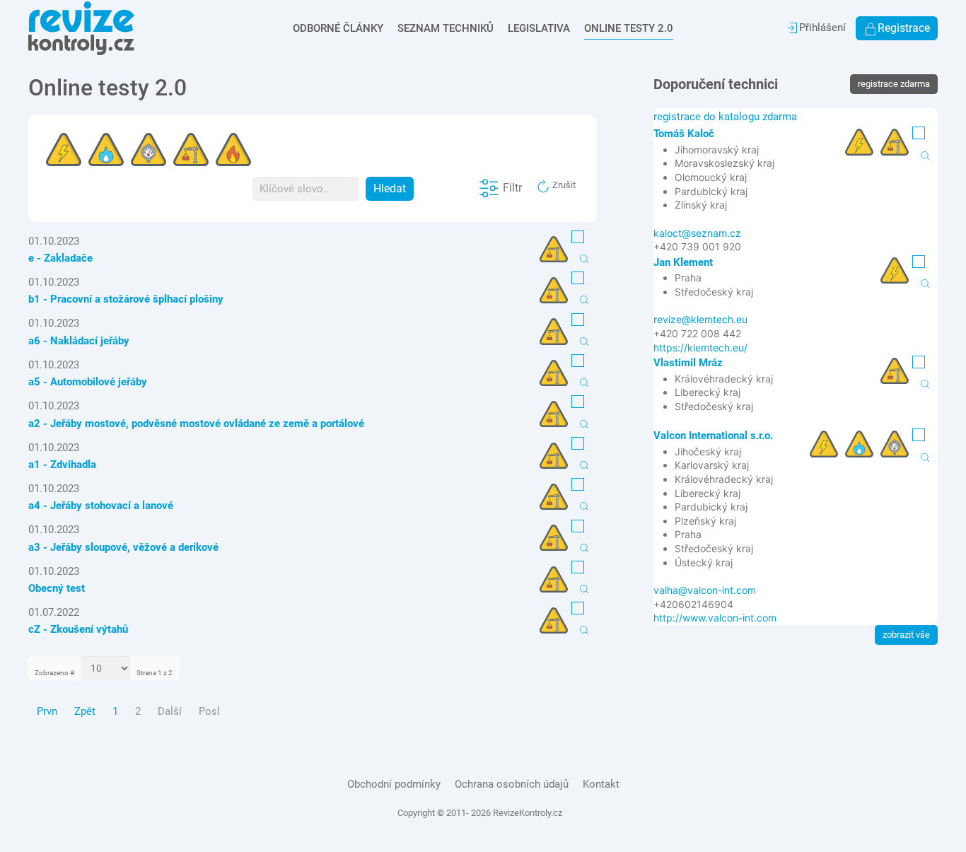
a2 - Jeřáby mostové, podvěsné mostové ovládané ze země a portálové (196, 423)
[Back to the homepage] (81, 28)
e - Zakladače (60, 258)
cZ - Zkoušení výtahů (78, 629)
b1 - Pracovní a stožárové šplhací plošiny (125, 299)
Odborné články (338, 28)
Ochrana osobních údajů (512, 784)
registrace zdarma (894, 83)
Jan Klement (683, 262)
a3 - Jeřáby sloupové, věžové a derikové (123, 547)
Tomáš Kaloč (683, 133)
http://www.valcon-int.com (714, 618)
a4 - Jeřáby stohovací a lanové (100, 505)
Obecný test (56, 588)
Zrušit (563, 185)
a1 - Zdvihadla (62, 464)
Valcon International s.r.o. (713, 435)
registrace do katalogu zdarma (725, 116)
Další (170, 711)
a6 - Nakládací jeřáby (78, 340)
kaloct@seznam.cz (697, 233)
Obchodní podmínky (394, 784)
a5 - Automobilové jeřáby (87, 381)
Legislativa (539, 28)
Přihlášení (822, 27)
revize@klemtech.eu (700, 319)
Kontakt (601, 784)
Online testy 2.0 (628, 28)
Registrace (904, 28)
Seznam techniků (445, 28)
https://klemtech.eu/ (700, 348)
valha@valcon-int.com (704, 590)
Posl (209, 711)
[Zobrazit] (584, 258)
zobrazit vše (906, 634)
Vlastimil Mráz (688, 362)
